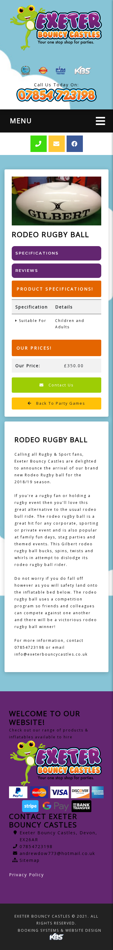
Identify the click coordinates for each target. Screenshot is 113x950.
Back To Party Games (60, 403)
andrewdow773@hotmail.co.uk (57, 853)
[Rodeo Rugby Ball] (56, 201)
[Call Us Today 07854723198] (56, 95)
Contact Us (60, 385)
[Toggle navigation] (100, 121)
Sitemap (30, 860)
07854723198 (36, 846)
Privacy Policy (26, 874)
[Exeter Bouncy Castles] (56, 28)
